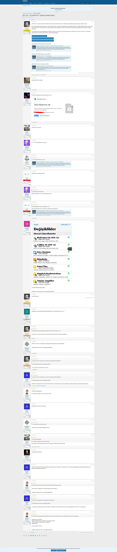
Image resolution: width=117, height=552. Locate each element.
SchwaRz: (34, 157)
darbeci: (34, 329)
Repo (35, 3)
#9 (93, 202)
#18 (93, 404)
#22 (93, 464)
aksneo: (34, 437)
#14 (93, 341)
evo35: (34, 483)
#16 (93, 372)
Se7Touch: (34, 422)
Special (30, 3)
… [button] (27, 19)
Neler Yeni (40, 3)
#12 (93, 309)
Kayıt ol (29, 5)
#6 (93, 155)
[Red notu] (93, 8)
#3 (93, 93)
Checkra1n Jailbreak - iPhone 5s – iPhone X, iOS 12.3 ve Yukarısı (50, 45)
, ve (39, 385)
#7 (93, 171)
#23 (93, 480)
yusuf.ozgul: (35, 189)
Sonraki (32, 19)
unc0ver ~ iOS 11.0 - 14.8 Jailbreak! (44, 56)
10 (29, 19)
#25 (93, 511)
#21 (93, 449)
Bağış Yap (47, 3)
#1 (93, 21)
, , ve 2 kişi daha (39, 74)
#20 (93, 434)
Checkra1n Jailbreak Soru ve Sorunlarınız (45, 66)
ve (36, 446)
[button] (27, 3)
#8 (93, 187)
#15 (93, 356)
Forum (24, 3)
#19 (93, 419)
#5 (93, 140)
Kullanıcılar (53, 3)
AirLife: (34, 514)
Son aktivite (25, 5)
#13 (93, 326)
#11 (93, 294)
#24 (93, 495)
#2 (93, 78)
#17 (93, 388)
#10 (93, 221)
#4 (93, 125)
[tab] (55, 12)
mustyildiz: (34, 358)
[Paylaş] (91, 21)
